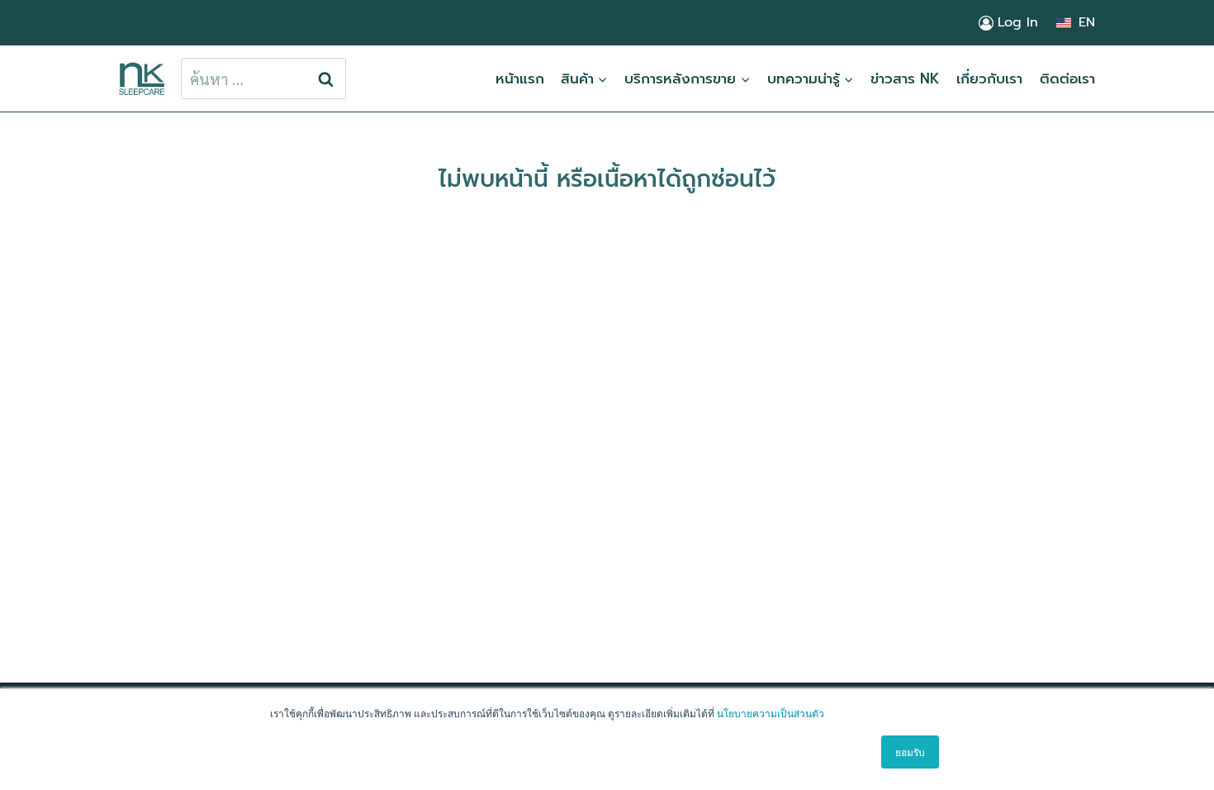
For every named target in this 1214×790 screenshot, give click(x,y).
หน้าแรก (520, 78)
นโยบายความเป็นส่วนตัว (770, 713)
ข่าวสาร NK (905, 78)
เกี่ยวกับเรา (989, 78)
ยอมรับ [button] (910, 752)
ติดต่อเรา (1067, 78)
